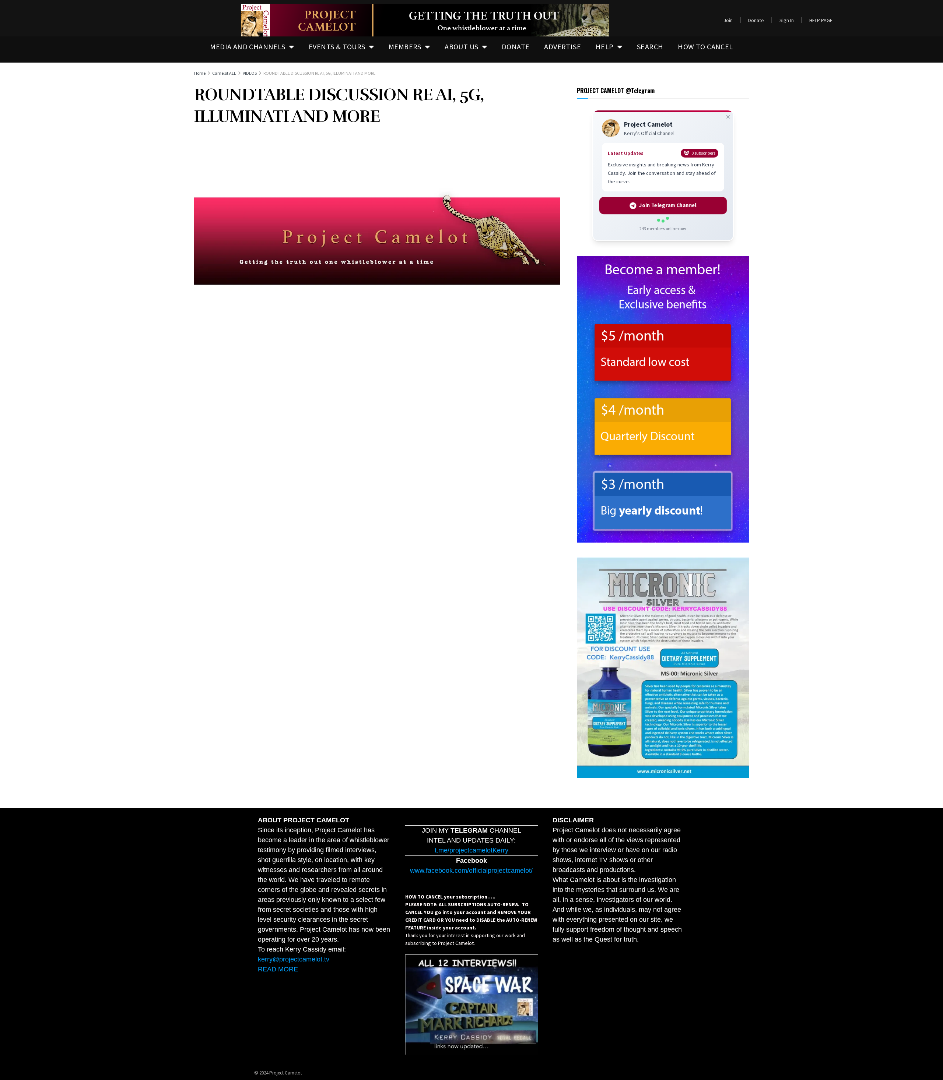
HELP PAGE (820, 20)
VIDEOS (250, 73)
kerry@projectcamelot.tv (293, 959)
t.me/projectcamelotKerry (471, 850)
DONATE (515, 46)
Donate (756, 20)
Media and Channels (247, 46)
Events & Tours (337, 46)
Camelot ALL (224, 73)
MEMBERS (405, 46)
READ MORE (278, 969)
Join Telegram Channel (667, 205)
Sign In (786, 20)
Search (650, 46)
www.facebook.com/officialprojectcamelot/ (471, 870)
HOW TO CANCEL (705, 46)
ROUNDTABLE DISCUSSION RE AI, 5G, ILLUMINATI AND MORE (319, 73)
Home (200, 73)
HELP (605, 46)
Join (728, 20)
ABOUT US (461, 46)
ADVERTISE (562, 46)
